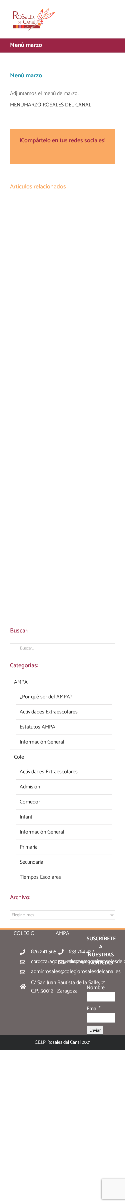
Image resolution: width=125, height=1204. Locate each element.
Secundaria (31, 862)
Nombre (96, 987)
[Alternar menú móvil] (112, 10)
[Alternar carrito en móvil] (100, 10)
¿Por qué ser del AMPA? (46, 697)
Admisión (30, 787)
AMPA (21, 682)
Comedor (30, 802)
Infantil (27, 817)
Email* (94, 1008)
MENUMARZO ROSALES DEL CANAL (50, 104)
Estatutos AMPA (37, 727)
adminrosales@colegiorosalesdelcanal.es (76, 971)
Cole (19, 757)
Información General (42, 742)
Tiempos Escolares (40, 877)
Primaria (29, 847)
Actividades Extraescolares (49, 712)
